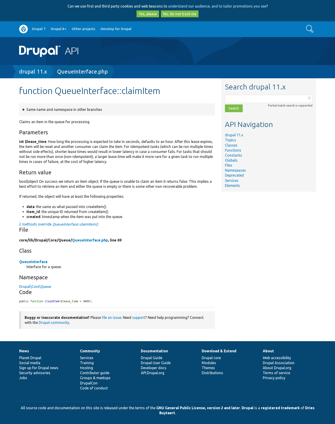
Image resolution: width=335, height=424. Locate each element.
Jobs (23, 378)
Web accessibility (277, 358)
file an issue (111, 317)
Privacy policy (274, 378)
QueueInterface (33, 262)
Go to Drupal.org (23, 29)
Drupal (247, 408)
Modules (209, 363)
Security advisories (34, 373)
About (268, 351)
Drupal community (54, 322)
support (138, 317)
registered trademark (280, 408)
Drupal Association (278, 363)
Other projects (83, 29)
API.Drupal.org (152, 373)
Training (87, 363)
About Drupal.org (277, 368)
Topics (230, 140)
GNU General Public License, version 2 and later (198, 408)
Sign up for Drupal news (38, 368)
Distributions (212, 373)
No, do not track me (179, 14)
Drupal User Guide (156, 363)
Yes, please (148, 14)
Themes (208, 368)
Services (231, 180)
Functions (233, 150)
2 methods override (58, 224)
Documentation (154, 351)
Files (228, 165)
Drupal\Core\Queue (35, 286)
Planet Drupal (30, 358)
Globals (231, 160)
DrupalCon (89, 383)
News (24, 351)
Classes (231, 145)
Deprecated (234, 175)
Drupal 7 (39, 29)
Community (90, 351)
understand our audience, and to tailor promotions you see (217, 6)
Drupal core (211, 358)
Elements (232, 185)
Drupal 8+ (59, 29)
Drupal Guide (151, 358)
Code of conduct (94, 388)
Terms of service (276, 373)
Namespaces (235, 170)
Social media (29, 363)
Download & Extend (219, 351)
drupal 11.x (33, 72)
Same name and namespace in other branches (64, 109)
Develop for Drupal (115, 29)
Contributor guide (94, 373)
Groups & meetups (95, 378)
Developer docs (153, 368)
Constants (233, 155)
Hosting (86, 368)
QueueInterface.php (82, 72)
